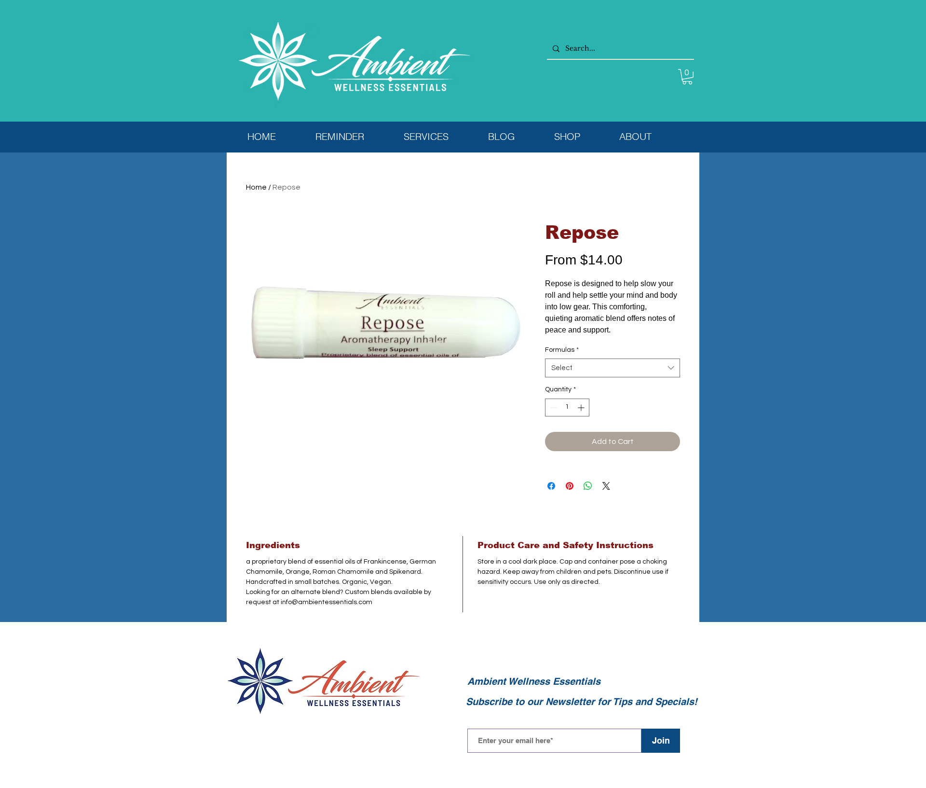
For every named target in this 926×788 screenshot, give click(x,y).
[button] (687, 76)
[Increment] (582, 407)
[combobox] (612, 368)
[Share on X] (606, 486)
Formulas (562, 349)
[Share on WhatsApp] (588, 486)
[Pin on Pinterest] (569, 486)
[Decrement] (552, 407)
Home (256, 187)
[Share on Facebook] (551, 486)
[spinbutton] (567, 407)
